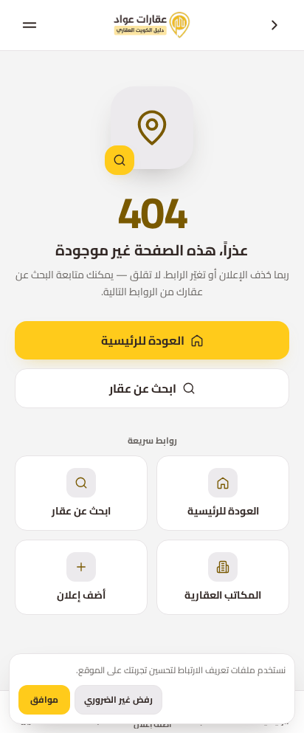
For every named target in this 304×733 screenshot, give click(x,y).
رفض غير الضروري (118, 699)
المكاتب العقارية (222, 595)
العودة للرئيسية (142, 340)
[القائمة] (29, 25)
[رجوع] (274, 25)
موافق (44, 699)
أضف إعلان (81, 595)
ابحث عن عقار (142, 388)
